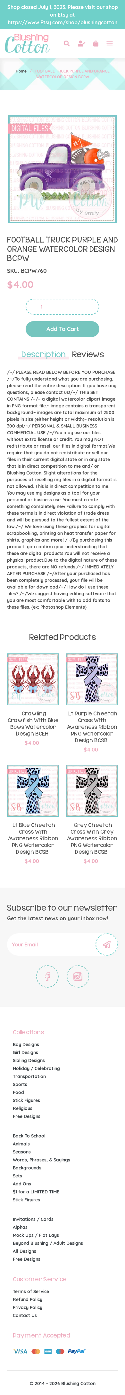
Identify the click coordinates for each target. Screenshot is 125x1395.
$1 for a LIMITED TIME (36, 1192)
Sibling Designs (29, 1060)
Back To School (29, 1136)
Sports (20, 1084)
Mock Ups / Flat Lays (36, 1235)
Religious (22, 1108)
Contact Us (25, 1315)
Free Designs (26, 1116)
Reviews (88, 354)
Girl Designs (25, 1052)
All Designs (24, 1251)
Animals (21, 1144)
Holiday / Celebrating (36, 1068)
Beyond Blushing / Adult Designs (48, 1243)
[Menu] (109, 43)
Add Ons (22, 1184)
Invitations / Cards (33, 1219)
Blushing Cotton (78, 1383)
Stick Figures (26, 1100)
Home (21, 71)
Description (43, 354)
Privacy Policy (27, 1307)
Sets (17, 1176)
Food (18, 1092)
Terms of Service (31, 1291)
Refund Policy (27, 1299)
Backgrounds (27, 1168)
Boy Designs (26, 1044)
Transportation (29, 1076)
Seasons (22, 1152)
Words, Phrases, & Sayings (41, 1160)
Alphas (20, 1227)
